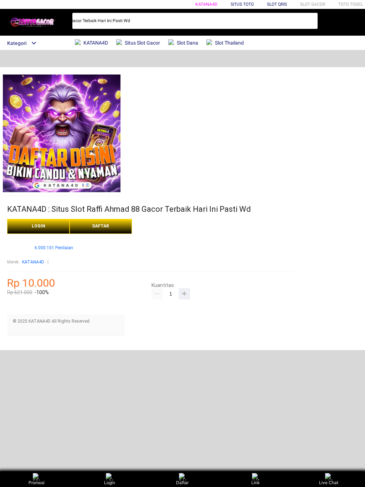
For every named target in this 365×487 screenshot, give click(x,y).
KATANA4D (206, 4)
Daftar (182, 482)
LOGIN (38, 226)
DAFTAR (100, 226)
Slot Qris (277, 4)
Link (255, 482)
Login (109, 482)
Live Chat (328, 482)
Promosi (37, 482)
